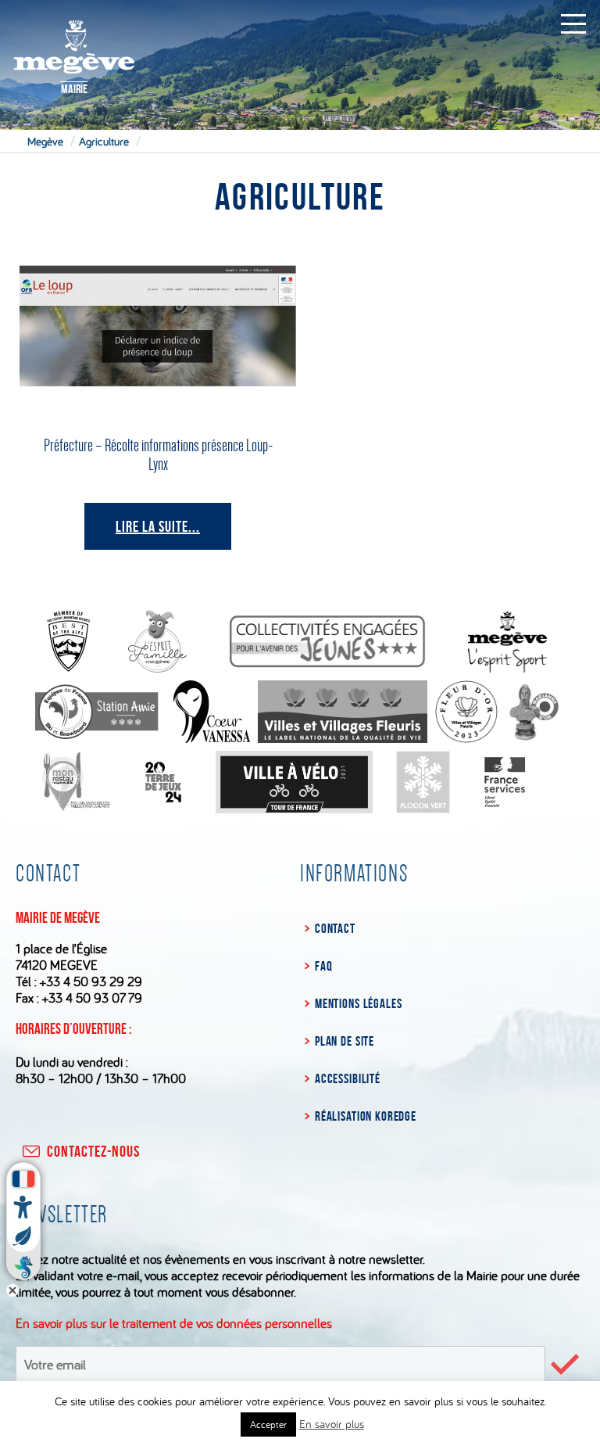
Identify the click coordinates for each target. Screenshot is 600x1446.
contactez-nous (93, 1151)
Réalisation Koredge (365, 1116)
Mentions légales (358, 1003)
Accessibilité (347, 1078)
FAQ (323, 966)
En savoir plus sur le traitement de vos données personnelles (174, 1323)
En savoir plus (331, 1423)
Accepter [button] (268, 1424)
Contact (335, 928)
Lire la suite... (158, 526)
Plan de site (344, 1041)
